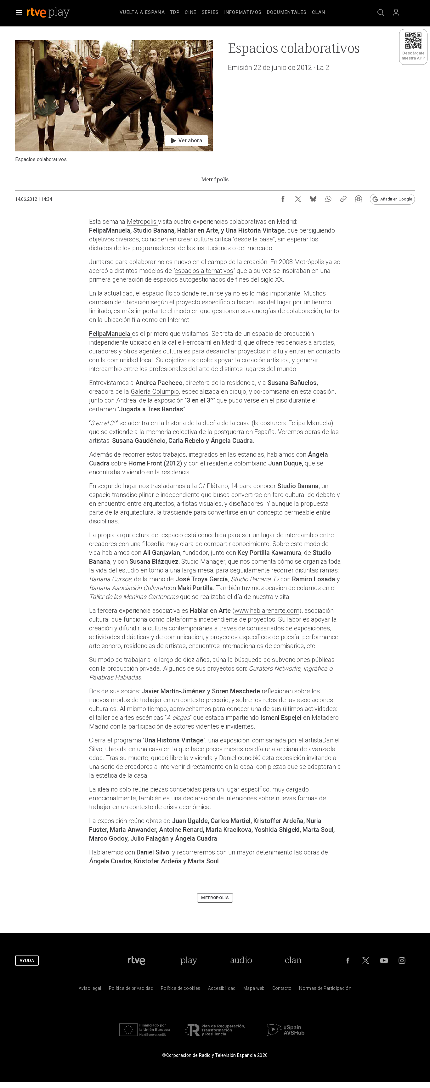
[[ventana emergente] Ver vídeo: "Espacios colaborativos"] (114, 101)
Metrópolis (142, 221)
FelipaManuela (110, 333)
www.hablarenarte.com (267, 610)
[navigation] (222, 11)
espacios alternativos (204, 270)
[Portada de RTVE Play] (48, 12)
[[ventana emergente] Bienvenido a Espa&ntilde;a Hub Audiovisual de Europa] (285, 1037)
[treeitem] (142, 12)
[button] (18, 12)
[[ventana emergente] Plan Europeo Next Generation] (144, 1037)
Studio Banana (298, 486)
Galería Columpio (155, 391)
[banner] (56, 12)
